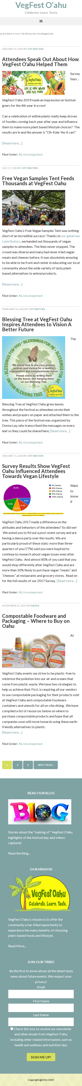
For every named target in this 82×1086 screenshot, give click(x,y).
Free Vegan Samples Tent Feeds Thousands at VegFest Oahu (38, 180)
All (20, 154)
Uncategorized (32, 154)
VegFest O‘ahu (41, 5)
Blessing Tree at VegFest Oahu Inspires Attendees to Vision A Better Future (37, 324)
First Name (41, 1001)
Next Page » (46, 764)
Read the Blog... (19, 853)
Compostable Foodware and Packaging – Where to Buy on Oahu (36, 621)
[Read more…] (12, 143)
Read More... (17, 946)
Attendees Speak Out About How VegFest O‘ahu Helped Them (40, 61)
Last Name (41, 1015)
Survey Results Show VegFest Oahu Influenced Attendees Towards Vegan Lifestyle (36, 471)
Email (41, 987)
